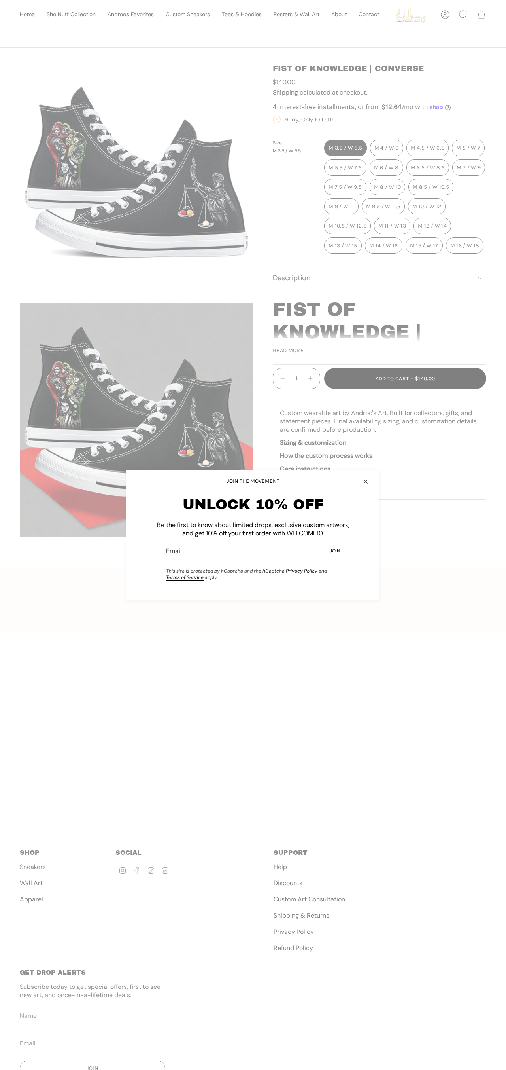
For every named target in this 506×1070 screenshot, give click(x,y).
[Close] (366, 482)
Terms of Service (185, 577)
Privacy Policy (301, 571)
